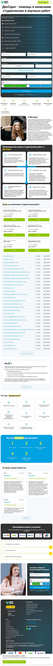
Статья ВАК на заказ (8, 342)
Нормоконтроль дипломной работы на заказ (14, 300)
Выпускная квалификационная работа (34, 610)
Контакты (8, 625)
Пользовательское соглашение (12, 633)
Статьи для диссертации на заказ (11, 339)
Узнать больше (26, 387)
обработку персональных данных (43, 591)
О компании (8, 621)
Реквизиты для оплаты (11, 636)
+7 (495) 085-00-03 (32, 623)
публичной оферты (36, 94)
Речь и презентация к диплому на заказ (13, 336)
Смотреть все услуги (27, 353)
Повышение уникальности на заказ (11, 326)
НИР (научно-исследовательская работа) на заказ (15, 294)
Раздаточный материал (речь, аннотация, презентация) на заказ (19, 329)
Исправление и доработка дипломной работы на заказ (16, 278)
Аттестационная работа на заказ (11, 265)
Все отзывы (26, 518)
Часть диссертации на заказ (10, 348)
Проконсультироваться (39, 587)
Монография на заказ (8, 288)
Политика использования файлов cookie (14, 635)
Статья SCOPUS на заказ (9, 345)
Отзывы (7, 623)
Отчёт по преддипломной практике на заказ (14, 316)
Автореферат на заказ (8, 256)
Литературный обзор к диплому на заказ (13, 284)
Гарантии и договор (10, 628)
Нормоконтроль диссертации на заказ (12, 304)
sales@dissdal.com (32, 621)
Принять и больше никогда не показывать (14, 661)
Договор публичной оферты (12, 630)
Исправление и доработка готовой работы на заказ (15, 275)
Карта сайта (8, 638)
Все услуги (28, 614)
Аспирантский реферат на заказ (11, 262)
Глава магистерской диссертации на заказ (13, 268)
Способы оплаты (9, 626)
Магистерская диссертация (32, 604)
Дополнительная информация (25, 70)
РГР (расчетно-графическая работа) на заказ (14, 332)
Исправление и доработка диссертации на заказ (15, 281)
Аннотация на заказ (8, 259)
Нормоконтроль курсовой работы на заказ (13, 307)
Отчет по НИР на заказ (8, 313)
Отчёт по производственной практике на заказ (14, 320)
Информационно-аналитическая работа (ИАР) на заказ (16, 272)
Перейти (14, 219)
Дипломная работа (30, 609)
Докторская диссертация (31, 607)
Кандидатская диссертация (32, 605)
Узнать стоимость (43, 2)
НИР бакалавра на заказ (9, 297)
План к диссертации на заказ (10, 323)
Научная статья (29, 612)
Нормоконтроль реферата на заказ (11, 310)
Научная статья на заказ (9, 291)
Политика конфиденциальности (12, 631)
